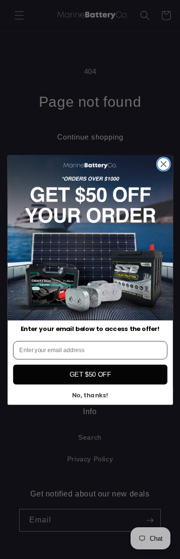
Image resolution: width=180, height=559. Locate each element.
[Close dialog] (163, 163)
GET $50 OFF (89, 374)
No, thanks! (90, 395)
